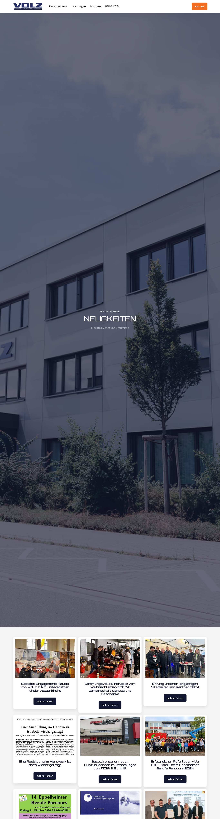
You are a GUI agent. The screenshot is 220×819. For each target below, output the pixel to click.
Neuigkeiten (112, 6)
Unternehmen (58, 6)
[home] (28, 6)
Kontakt (199, 6)
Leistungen (79, 6)
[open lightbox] (45, 658)
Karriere (95, 6)
